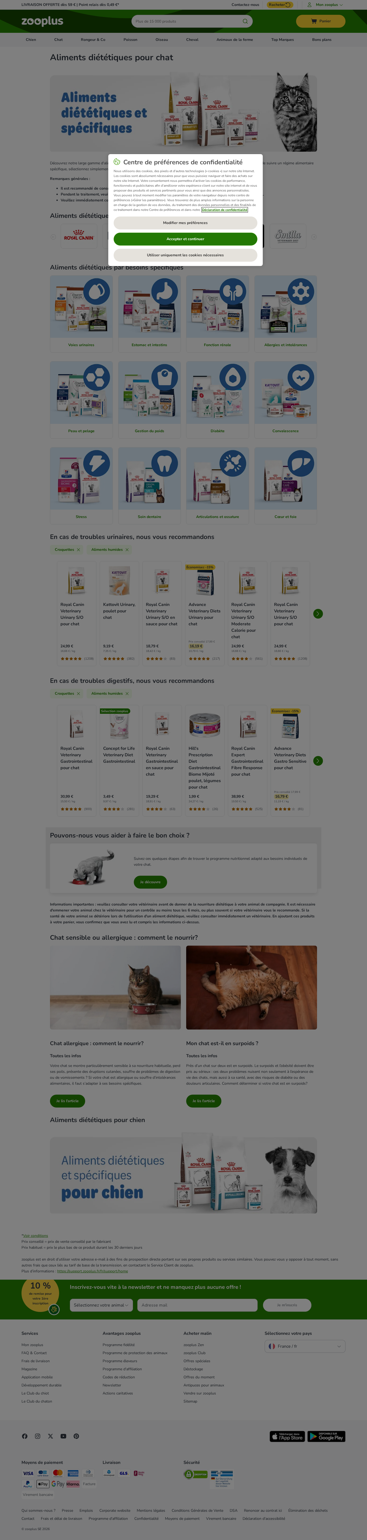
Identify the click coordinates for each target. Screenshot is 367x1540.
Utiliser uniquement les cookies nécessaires (185, 255)
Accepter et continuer (185, 239)
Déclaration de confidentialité (224, 210)
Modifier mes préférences (185, 222)
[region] (185, 210)
